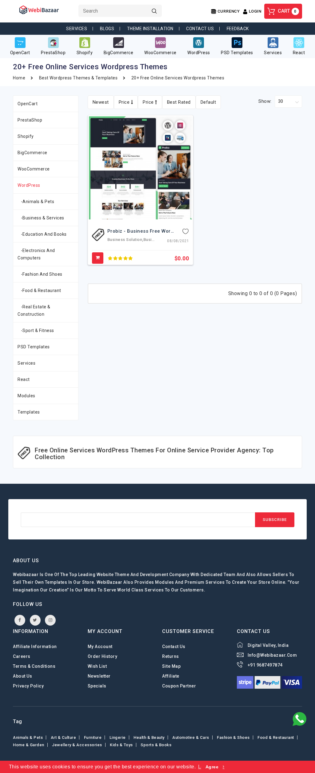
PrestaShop (30, 120)
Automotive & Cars (190, 737)
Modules (26, 395)
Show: (265, 101)
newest (101, 102)
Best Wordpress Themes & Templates (78, 77)
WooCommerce (34, 168)
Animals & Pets (28, 737)
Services (76, 28)
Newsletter (99, 676)
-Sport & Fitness (36, 330)
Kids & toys (121, 745)
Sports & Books (156, 745)
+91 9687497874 (265, 665)
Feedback (238, 28)
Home (19, 77)
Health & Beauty (149, 737)
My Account (100, 646)
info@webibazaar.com (272, 655)
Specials (97, 685)
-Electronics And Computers (36, 254)
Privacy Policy (28, 685)
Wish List (97, 666)
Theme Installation (150, 28)
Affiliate (170, 676)
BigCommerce (32, 152)
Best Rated (179, 102)
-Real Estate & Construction (34, 310)
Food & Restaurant (275, 737)
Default (208, 102)
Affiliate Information (35, 646)
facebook (19, 620)
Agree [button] (212, 766)
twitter (35, 620)
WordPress (29, 185)
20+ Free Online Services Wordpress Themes (178, 77)
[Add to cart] (98, 258)
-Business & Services (41, 217)
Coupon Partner (179, 685)
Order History (103, 656)
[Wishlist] (185, 231)
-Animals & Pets (36, 201)
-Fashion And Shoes (40, 274)
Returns (170, 656)
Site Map (171, 666)
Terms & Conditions (34, 666)
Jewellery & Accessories (77, 745)
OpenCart (28, 103)
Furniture (93, 737)
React (24, 379)
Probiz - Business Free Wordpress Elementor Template (171, 231)
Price (125, 102)
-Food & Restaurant (39, 290)
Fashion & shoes (233, 737)
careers (21, 656)
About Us (22, 676)
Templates (29, 412)
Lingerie (118, 737)
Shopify (26, 136)
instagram (50, 620)
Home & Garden (28, 745)
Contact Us (200, 28)
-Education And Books (42, 234)
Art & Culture (63, 737)
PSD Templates (34, 346)
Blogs (107, 28)
